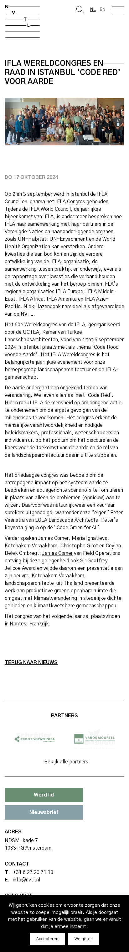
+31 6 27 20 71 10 (33, 872)
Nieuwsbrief (43, 812)
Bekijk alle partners (66, 761)
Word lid (44, 794)
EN (103, 9)
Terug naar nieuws (31, 662)
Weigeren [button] (84, 939)
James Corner (57, 553)
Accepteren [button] (47, 939)
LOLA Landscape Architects (66, 520)
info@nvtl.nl (26, 879)
